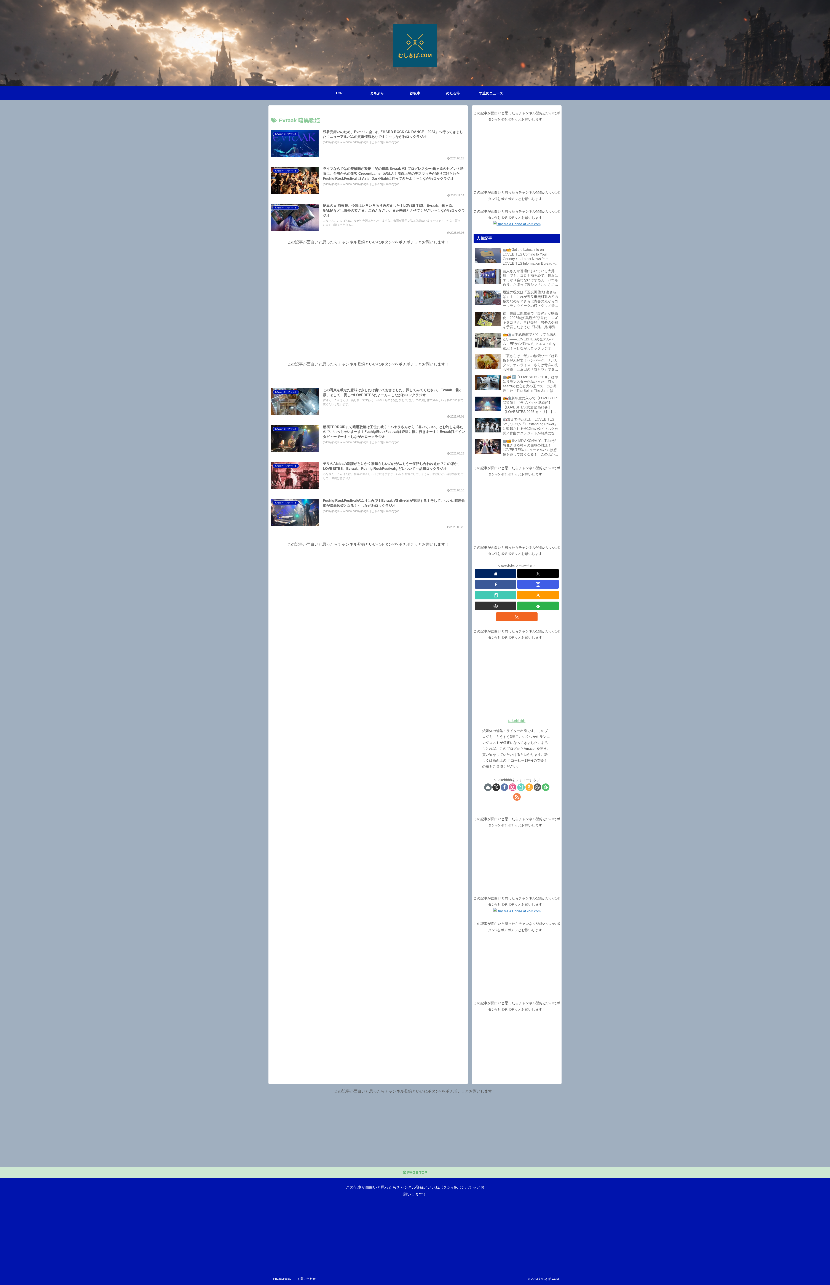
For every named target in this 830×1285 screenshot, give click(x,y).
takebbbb (516, 721)
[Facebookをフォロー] (495, 584)
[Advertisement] (368, 294)
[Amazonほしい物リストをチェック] (538, 595)
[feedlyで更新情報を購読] (538, 606)
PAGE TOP (416, 1172)
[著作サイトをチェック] (495, 573)
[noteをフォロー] (495, 595)
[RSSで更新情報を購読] (517, 616)
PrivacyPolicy (282, 1278)
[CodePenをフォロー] (495, 606)
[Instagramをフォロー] (538, 584)
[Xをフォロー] (538, 573)
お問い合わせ (306, 1278)
